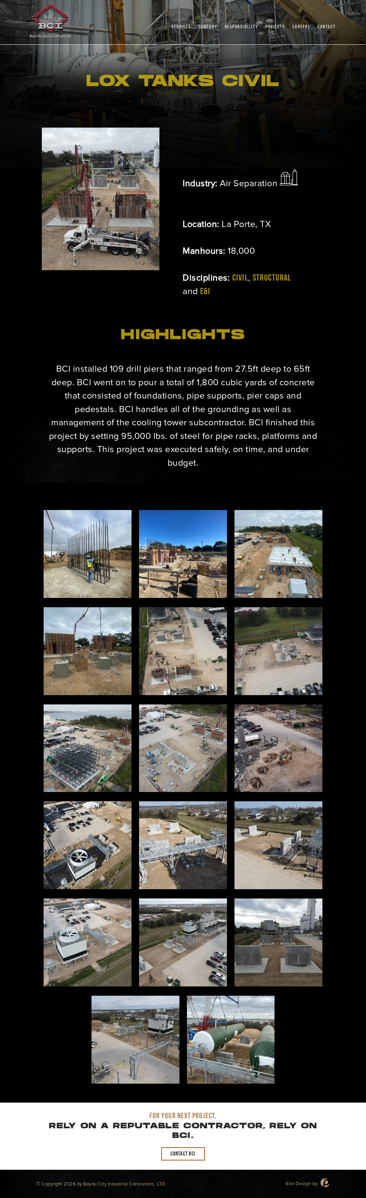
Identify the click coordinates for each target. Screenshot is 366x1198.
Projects (275, 27)
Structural (272, 278)
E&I (205, 291)
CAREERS (301, 27)
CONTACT (327, 27)
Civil (240, 278)
